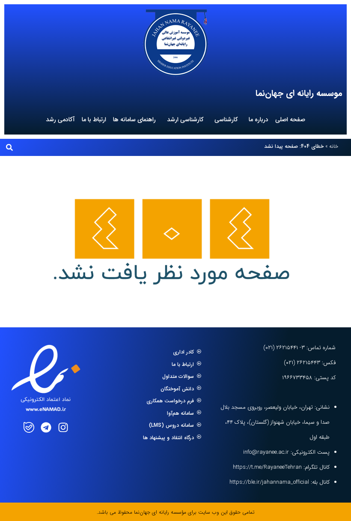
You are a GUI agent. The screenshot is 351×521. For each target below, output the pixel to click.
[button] (9, 147)
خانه (333, 146)
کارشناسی (226, 119)
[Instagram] (63, 427)
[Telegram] (46, 427)
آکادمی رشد (60, 119)
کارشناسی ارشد (185, 119)
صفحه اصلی (290, 119)
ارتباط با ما (94, 119)
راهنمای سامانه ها (134, 119)
